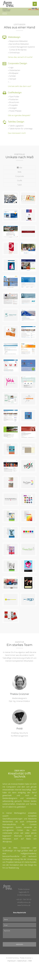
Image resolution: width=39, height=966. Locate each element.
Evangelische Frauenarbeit (11, 447)
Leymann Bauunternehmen (13, 279)
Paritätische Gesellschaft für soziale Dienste (10, 366)
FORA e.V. (9, 429)
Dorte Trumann (9, 296)
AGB (30, 961)
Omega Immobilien (28, 246)
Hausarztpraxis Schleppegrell (12, 480)
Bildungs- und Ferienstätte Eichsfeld (28, 198)
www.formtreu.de (23, 905)
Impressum (11, 961)
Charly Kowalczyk (27, 296)
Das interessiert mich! (17, 133)
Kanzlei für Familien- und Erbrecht (10, 349)
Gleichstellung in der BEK (29, 447)
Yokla (7, 379)
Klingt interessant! (4, 13)
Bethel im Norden (27, 263)
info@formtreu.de (23, 902)
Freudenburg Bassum (11, 229)
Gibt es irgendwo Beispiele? (19, 115)
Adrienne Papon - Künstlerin (10, 582)
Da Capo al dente (10, 463)
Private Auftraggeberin (12, 196)
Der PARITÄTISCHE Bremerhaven (29, 331)
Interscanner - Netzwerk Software (11, 598)
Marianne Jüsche (27, 279)
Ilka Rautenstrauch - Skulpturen (12, 616)
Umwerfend (28, 395)
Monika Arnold (26, 430)
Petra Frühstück (27, 229)
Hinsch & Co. (27, 463)
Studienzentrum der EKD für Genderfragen (30, 214)
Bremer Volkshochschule (30, 380)
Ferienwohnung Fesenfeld (30, 547)
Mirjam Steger (8, 313)
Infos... (12, 201)
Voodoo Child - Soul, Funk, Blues (28, 582)
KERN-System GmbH (8, 214)
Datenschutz (22, 961)
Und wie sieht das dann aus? (19, 86)
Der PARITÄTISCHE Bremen (11, 414)
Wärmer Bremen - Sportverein (28, 348)
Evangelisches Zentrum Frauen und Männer (29, 366)
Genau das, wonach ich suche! (20, 57)
